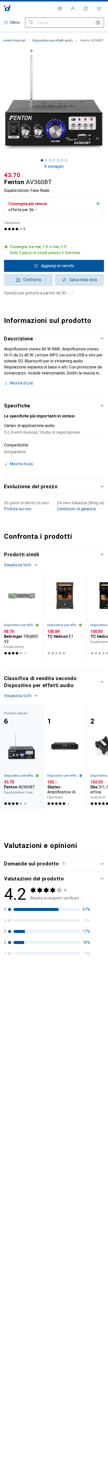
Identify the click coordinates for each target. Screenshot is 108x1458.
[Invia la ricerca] (31, 23)
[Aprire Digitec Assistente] (86, 9)
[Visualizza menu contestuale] (67, 997)
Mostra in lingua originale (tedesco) (41, 1183)
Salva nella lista (83, 279)
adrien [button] (21, 994)
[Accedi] (73, 9)
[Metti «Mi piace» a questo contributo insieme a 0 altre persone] (78, 997)
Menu (15, 22)
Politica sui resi (17, 509)
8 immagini (54, 166)
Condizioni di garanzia (76, 509)
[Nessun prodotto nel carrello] (99, 9)
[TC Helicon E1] (64, 616)
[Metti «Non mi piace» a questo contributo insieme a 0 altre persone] (100, 997)
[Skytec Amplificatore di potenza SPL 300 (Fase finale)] (64, 757)
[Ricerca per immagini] (98, 23)
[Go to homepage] (7, 8)
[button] (54, 250)
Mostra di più (21, 383)
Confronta (32, 279)
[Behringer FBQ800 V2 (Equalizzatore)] (21, 616)
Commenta (19, 1096)
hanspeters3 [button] (27, 1217)
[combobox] (14, 980)
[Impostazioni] (60, 9)
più (35, 1052)
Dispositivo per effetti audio (52, 40)
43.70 (12, 175)
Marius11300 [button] (27, 1118)
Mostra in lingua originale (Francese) (42, 1084)
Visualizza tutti (17, 565)
